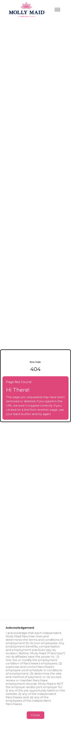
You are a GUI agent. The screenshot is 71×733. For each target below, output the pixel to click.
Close (35, 715)
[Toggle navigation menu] (57, 9)
